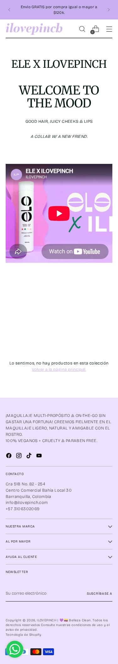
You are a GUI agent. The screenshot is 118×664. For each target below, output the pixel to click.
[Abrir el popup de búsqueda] (82, 29)
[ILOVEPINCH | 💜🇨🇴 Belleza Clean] (34, 29)
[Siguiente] (108, 9)
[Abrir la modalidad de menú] (109, 29)
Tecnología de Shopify (23, 635)
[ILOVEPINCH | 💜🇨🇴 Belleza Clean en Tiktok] (29, 456)
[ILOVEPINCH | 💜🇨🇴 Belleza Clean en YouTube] (39, 456)
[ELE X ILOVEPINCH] (59, 213)
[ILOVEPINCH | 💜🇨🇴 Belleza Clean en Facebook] (9, 456)
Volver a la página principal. (59, 369)
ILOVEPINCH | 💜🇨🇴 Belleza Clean (64, 620)
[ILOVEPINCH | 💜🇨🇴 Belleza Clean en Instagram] (19, 456)
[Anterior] (9, 9)
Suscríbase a (99, 593)
